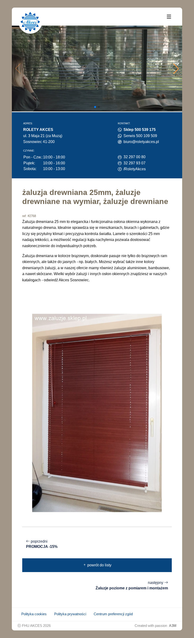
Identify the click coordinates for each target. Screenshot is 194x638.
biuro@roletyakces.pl (141, 142)
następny (132, 585)
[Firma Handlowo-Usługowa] (30, 22)
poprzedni (41, 544)
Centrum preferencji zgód (113, 614)
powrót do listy (98, 565)
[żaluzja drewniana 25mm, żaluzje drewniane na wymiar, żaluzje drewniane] (97, 413)
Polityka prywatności (70, 614)
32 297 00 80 (134, 157)
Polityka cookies (34, 614)
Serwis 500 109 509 (140, 136)
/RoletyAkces (134, 169)
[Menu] (169, 16)
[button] (176, 68)
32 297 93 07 (134, 163)
